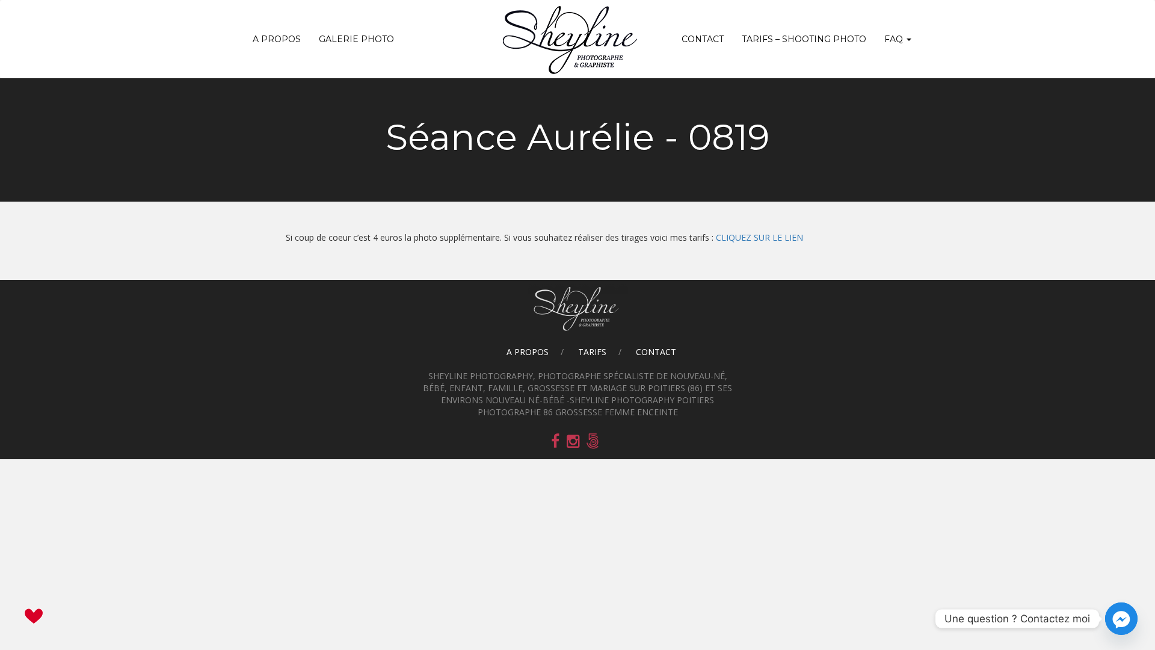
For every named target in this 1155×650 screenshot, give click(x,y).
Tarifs (592, 352)
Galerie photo (356, 39)
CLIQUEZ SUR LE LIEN (759, 237)
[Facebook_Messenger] (1121, 618)
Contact (703, 39)
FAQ (894, 39)
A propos (277, 39)
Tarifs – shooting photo (804, 39)
